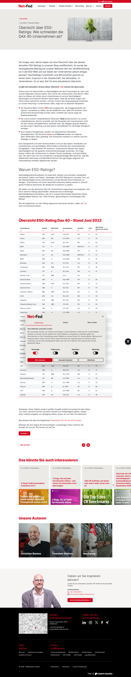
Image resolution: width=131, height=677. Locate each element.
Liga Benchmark (90, 655)
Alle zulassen (40, 360)
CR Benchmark (100, 652)
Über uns (22, 652)
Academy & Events (25, 655)
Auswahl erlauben (65, 360)
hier (85, 203)
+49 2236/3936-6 (76, 592)
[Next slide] (113, 485)
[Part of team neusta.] (65, 1)
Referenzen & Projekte (35, 652)
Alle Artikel (23, 19)
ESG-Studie (67, 655)
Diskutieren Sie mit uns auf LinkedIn (66, 420)
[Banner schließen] (102, 316)
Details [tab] (65, 322)
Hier (62, 87)
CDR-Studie (78, 655)
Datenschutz (55, 667)
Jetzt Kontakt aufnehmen (79, 600)
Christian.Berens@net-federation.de (82, 594)
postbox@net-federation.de (59, 629)
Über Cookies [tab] (92, 322)
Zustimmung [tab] (38, 323)
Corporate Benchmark (58, 652)
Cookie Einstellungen (80, 667)
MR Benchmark (74, 652)
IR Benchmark (55, 655)
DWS (46, 108)
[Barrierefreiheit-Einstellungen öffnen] (128, 341)
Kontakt (108, 6)
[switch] (55, 353)
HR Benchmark (87, 652)
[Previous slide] (18, 485)
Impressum (66, 667)
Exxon (49, 134)
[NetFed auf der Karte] (33, 623)
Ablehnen (91, 360)
